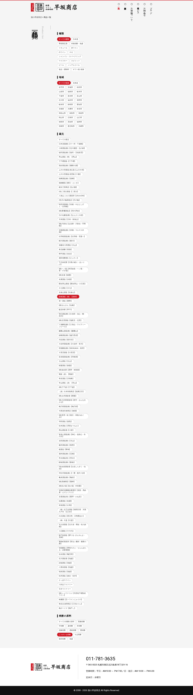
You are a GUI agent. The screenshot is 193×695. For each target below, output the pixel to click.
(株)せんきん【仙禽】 (67, 305)
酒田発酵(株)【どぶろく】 (69, 258)
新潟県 (70, 96)
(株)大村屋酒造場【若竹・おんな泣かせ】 (72, 401)
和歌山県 (62, 113)
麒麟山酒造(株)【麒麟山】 (69, 331)
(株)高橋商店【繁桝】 (67, 482)
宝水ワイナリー (65, 589)
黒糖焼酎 (81, 622)
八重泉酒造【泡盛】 (66, 567)
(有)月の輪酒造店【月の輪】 (69, 200)
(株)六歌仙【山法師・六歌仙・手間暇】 (72, 225)
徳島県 (61, 122)
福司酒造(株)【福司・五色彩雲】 (71, 152)
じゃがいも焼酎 (65, 635)
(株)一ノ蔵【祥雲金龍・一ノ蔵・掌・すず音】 (71, 270)
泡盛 (71, 639)
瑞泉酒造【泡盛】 (65, 571)
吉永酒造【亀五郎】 (66, 554)
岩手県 (61, 87)
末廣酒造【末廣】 (65, 279)
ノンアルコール (74, 65)
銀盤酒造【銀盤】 (65, 365)
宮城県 (70, 87)
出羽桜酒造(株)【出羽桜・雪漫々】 (72, 236)
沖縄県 (81, 126)
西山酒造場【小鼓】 (66, 430)
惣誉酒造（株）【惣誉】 (68, 297)
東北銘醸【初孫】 (65, 249)
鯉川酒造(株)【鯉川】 (67, 241)
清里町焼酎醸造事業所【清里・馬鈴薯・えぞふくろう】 (72, 491)
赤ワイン (74, 48)
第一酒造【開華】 (65, 301)
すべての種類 (64, 39)
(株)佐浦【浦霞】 (65, 275)
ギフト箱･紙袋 (78, 69)
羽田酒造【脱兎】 (65, 421)
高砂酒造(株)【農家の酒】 (69, 165)
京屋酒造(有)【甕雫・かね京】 (70, 497)
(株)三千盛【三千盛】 (67, 387)
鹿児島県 (71, 126)
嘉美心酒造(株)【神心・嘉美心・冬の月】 (72, 435)
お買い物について (132, 13)
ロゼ (71, 52)
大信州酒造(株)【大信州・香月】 (71, 344)
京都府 (61, 109)
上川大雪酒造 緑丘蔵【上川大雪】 (72, 170)
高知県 (70, 122)
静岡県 (70, 104)
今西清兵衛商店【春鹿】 (68, 411)
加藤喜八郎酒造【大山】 (68, 245)
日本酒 (75, 39)
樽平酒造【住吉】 (65, 254)
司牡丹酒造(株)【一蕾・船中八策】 (72, 473)
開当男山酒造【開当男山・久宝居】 (72, 284)
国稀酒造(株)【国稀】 (67, 178)
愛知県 (79, 104)
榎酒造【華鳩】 (65, 449)
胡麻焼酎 (62, 630)
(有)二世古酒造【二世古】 (69, 191)
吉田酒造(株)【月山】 (67, 441)
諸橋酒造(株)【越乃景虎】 (69, 335)
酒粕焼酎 (72, 630)
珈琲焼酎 (62, 639)
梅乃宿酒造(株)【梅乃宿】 (69, 406)
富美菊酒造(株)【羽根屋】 (69, 357)
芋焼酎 (61, 626)
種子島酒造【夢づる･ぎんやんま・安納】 (72, 536)
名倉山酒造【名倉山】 (67, 292)
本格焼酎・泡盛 (77, 44)
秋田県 (79, 87)
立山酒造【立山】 (65, 361)
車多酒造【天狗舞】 (66, 378)
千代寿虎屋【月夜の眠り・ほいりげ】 (71, 263)
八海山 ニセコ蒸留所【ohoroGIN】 (72, 196)
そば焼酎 (78, 635)
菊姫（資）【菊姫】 (66, 374)
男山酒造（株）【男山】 (68, 157)
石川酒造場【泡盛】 (66, 558)
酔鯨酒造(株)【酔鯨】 (67, 462)
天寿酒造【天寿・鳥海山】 (69, 219)
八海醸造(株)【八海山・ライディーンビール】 (72, 325)
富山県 (79, 96)
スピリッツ (75, 61)
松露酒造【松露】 (65, 501)
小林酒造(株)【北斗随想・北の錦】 (72, 148)
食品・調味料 (64, 69)
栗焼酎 (82, 630)
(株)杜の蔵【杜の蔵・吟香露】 (70, 486)
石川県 (61, 100)
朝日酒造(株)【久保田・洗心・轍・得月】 (72, 315)
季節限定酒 (63, 44)
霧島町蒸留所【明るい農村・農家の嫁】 (72, 543)
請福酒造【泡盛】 (65, 563)
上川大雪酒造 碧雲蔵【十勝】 (70, 174)
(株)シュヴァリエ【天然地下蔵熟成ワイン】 (72, 594)
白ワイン (62, 52)
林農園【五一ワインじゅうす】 (71, 599)
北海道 (75, 83)
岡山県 (61, 117)
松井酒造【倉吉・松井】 (68, 576)
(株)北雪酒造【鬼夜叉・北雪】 (70, 320)
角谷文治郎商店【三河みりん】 (71, 604)
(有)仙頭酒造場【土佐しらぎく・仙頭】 (72, 468)
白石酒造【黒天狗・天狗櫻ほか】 (71, 516)
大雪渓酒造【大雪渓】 (67, 352)
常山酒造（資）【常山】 (68, 383)
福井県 (70, 100)
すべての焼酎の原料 (66, 622)
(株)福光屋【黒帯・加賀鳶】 (69, 370)
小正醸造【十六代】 (66, 531)
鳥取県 (72, 113)
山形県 (61, 92)
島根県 (81, 113)
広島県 (70, 117)
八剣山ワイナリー (65, 584)
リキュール (63, 48)
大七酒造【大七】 (65, 288)
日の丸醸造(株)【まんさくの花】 (71, 215)
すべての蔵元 (64, 139)
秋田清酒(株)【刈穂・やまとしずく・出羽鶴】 (71, 205)
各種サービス (138, 9)
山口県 (79, 117)
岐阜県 (61, 104)
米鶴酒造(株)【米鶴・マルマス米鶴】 (71, 231)
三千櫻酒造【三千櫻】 (67, 161)
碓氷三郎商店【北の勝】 (68, 187)
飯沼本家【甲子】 (65, 310)
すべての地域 (64, 83)
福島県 (70, 92)
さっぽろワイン (65, 580)
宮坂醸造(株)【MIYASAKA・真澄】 (72, 348)
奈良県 (79, 109)
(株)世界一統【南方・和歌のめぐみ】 (71, 416)
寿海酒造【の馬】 (65, 505)
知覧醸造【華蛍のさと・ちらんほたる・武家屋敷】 (72, 549)
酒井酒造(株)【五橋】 (67, 454)
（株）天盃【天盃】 (66, 520)
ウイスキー (63, 61)
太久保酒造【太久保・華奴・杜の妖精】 (72, 525)
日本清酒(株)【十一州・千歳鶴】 (71, 144)
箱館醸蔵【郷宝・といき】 (69, 183)
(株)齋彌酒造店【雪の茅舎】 (69, 211)
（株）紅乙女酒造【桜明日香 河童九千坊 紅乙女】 (72, 510)
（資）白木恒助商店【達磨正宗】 (71, 391)
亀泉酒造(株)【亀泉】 (67, 477)
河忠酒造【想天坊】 (66, 340)
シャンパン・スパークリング (70, 56)
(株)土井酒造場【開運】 (68, 396)
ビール (61, 65)
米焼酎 (79, 626)
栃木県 (79, 92)
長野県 (79, 100)
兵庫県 (70, 109)
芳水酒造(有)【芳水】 (67, 458)
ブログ (151, 9)
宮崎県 (61, 126)
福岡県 (79, 122)
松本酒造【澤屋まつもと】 (69, 426)
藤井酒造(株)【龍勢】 (67, 445)
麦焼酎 (70, 626)
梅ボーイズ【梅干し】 (67, 608)
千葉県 (61, 96)
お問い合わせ (145, 10)
